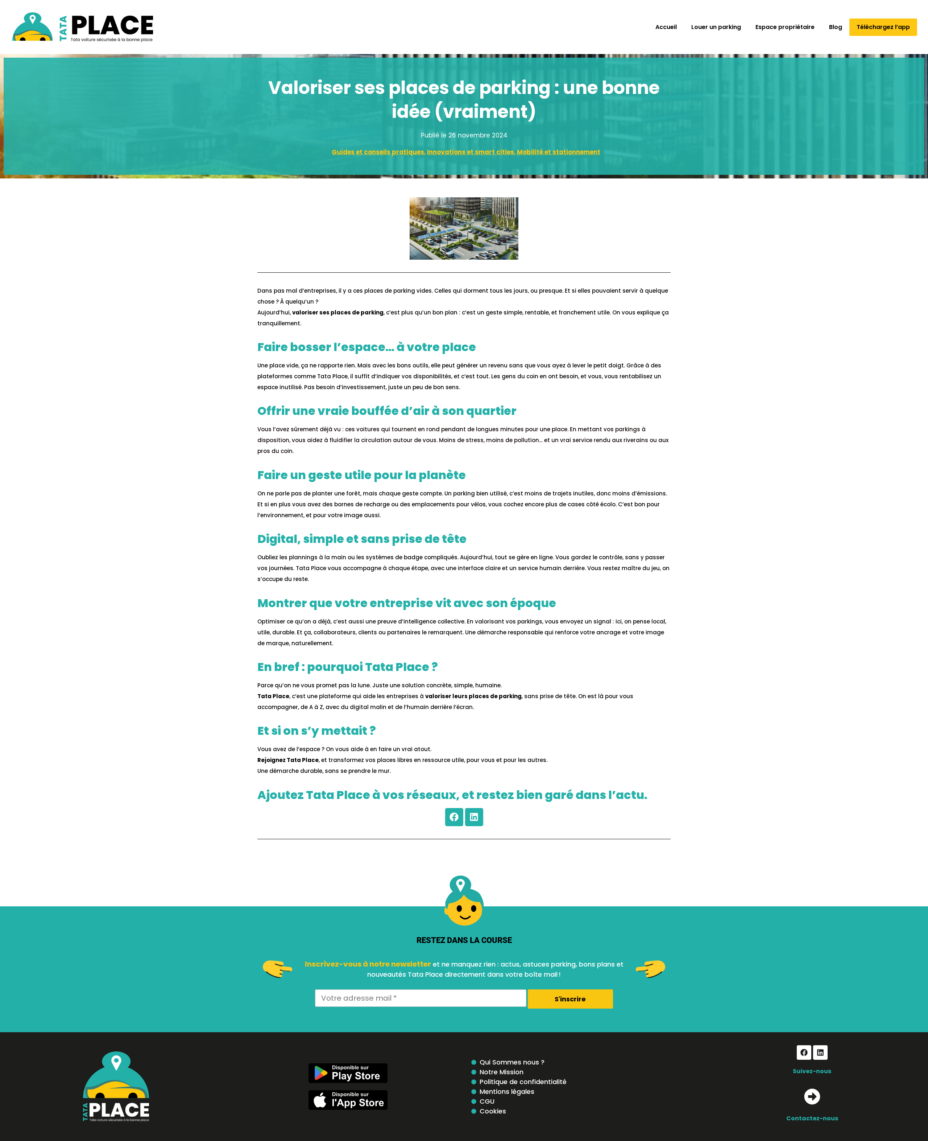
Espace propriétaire (785, 27)
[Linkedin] (474, 817)
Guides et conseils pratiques (378, 152)
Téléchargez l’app (883, 27)
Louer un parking (716, 27)
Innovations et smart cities (470, 152)
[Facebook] (454, 817)
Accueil (666, 27)
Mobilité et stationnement (558, 152)
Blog (835, 27)
